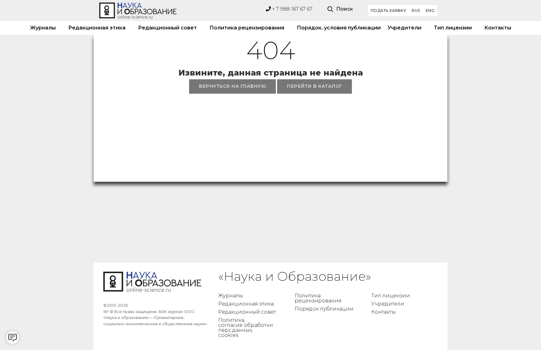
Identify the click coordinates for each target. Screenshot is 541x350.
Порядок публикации (324, 309)
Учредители (404, 28)
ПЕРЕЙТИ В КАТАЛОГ (314, 86)
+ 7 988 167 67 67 (291, 9)
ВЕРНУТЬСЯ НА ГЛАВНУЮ (232, 86)
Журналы (43, 28)
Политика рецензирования (246, 28)
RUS (416, 10)
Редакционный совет (167, 28)
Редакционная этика (97, 28)
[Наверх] (523, 332)
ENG (430, 10)
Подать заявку (388, 10)
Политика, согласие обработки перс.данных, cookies (245, 327)
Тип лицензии (453, 28)
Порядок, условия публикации (336, 28)
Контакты (497, 28)
